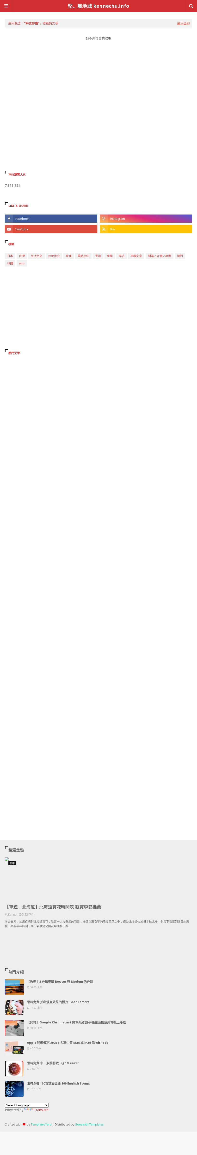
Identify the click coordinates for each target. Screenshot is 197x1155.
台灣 (22, 256)
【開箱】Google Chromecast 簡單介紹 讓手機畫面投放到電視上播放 (76, 1022)
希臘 (69, 256)
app (22, 263)
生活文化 (36, 256)
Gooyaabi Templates (89, 1124)
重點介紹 (83, 256)
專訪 (121, 256)
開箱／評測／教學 (159, 256)
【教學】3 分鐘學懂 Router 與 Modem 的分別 (60, 981)
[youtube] (51, 229)
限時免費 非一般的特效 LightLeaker (53, 1063)
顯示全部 (183, 23)
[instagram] (146, 219)
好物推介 (54, 256)
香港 (98, 256)
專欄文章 (136, 256)
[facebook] (51, 219)
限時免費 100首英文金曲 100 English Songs (58, 1083)
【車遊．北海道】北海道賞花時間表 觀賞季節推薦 (53, 907)
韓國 (10, 263)
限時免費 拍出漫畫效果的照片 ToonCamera (58, 1002)
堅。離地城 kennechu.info (98, 6)
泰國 (110, 256)
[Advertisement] (98, 89)
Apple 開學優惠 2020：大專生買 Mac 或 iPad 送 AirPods (67, 1042)
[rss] (146, 229)
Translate (41, 1110)
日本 (10, 256)
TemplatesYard (41, 1124)
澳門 (180, 256)
